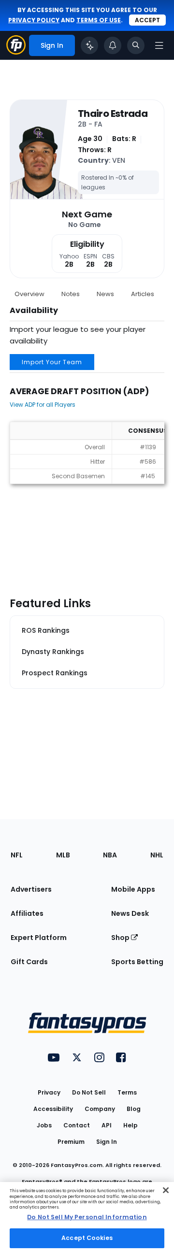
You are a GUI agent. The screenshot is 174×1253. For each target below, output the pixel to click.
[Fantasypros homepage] (16, 52)
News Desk (130, 913)
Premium (71, 1142)
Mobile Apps (133, 889)
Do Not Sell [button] (89, 1092)
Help (130, 1125)
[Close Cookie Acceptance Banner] (166, 1190)
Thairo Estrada (112, 113)
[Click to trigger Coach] (89, 45)
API (107, 1125)
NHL (156, 855)
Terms (127, 1092)
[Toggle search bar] (136, 45)
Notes (70, 294)
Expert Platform (39, 937)
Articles (142, 294)
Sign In (106, 1142)
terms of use (98, 20)
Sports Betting (137, 962)
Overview (29, 294)
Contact (76, 1125)
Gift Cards (29, 962)
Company (100, 1109)
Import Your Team (52, 362)
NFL (17, 855)
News (105, 294)
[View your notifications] (112, 45)
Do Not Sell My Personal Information (86, 1217)
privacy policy (33, 20)
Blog (134, 1109)
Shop (121, 937)
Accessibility (53, 1109)
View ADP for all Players (42, 404)
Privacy (49, 1092)
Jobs (44, 1125)
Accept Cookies (87, 1238)
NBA (110, 855)
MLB (63, 855)
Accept (147, 20)
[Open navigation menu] (159, 45)
